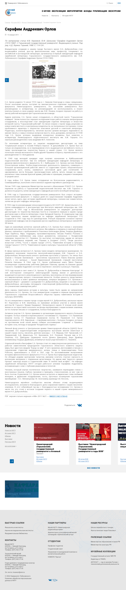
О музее (46, 11)
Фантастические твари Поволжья (103, 530)
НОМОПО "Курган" (54, 557)
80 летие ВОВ (83, 459)
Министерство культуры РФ (101, 545)
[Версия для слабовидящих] (119, 3)
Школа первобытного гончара (102, 527)
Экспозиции (59, 11)
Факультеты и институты (14, 527)
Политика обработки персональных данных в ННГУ (18, 579)
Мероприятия (74, 11)
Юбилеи (8, 436)
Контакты (55, 16)
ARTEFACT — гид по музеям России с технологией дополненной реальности (105, 563)
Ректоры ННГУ (10, 442)
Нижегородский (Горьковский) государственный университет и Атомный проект (48, 449)
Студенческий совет (55, 549)
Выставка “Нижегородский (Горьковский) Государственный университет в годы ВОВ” (92, 448)
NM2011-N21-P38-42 (58, 396)
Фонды (88, 11)
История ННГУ (67, 16)
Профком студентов (55, 546)
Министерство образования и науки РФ (105, 542)
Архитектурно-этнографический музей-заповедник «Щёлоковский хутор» (62, 533)
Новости (45, 16)
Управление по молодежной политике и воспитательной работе (62, 553)
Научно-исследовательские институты (19, 530)
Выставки (8, 439)
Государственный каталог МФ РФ (103, 556)
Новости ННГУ (10, 430)
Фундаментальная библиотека (16, 533)
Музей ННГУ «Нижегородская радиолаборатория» (59, 528)
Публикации (100, 11)
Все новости (93, 468)
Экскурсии (114, 11)
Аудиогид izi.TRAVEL (98, 559)
